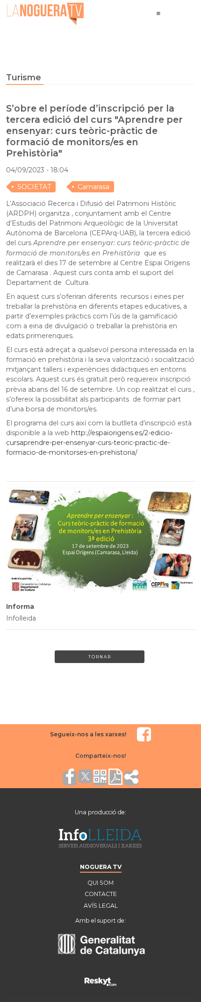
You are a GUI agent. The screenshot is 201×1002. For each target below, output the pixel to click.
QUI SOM (100, 882)
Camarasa (93, 187)
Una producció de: (100, 812)
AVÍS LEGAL (101, 905)
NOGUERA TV (101, 866)
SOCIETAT (34, 187)
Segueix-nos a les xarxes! (88, 734)
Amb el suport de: (100, 920)
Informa (20, 606)
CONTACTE (101, 893)
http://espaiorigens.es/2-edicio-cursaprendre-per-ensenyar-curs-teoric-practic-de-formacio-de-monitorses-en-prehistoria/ (89, 443)
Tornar (99, 656)
